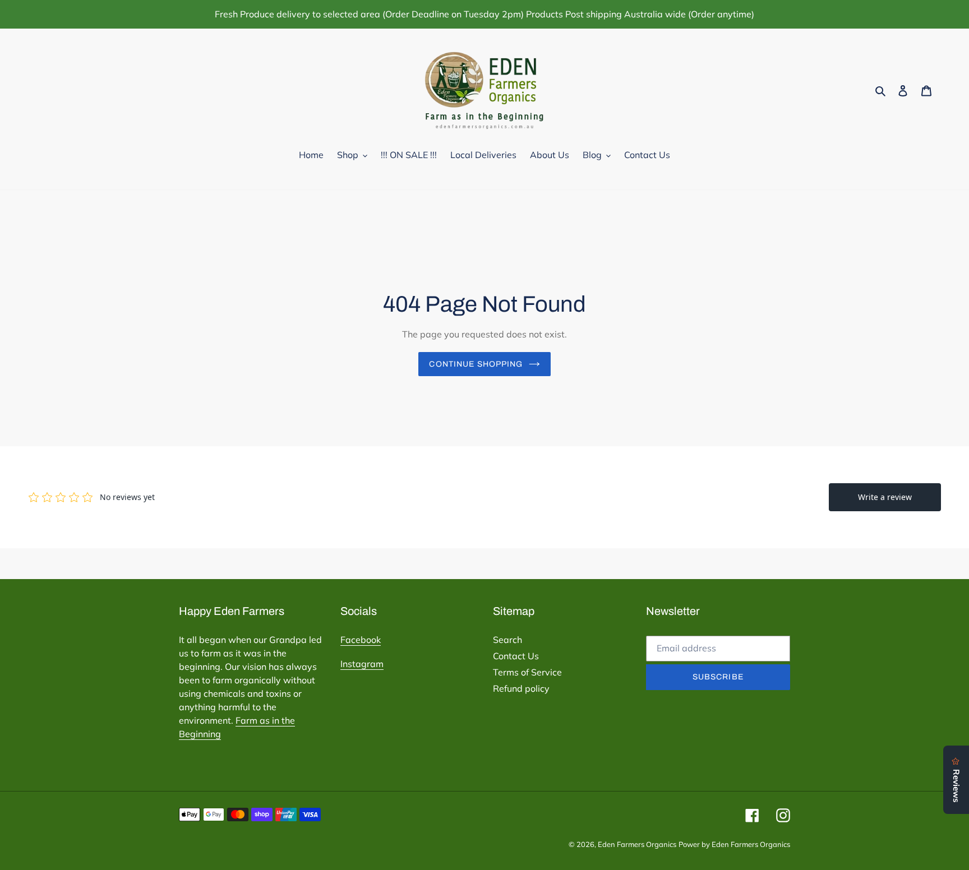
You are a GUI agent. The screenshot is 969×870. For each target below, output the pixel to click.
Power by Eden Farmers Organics (734, 844)
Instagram (362, 663)
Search (507, 639)
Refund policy (521, 688)
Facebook (360, 639)
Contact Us (516, 655)
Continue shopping (476, 364)
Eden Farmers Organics (637, 844)
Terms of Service (527, 672)
